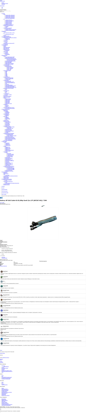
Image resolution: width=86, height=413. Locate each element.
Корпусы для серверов (7, 96)
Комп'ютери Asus (4, 384)
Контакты (3, 4)
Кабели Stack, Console (9, 136)
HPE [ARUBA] (7, 118)
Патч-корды (7, 122)
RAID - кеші (9, 69)
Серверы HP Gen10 (8, 21)
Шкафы (5, 146)
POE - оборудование (8, 139)
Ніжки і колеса (7, 165)
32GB (6, 74)
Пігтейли (6, 132)
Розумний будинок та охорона (7, 179)
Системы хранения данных (8, 25)
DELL (4, 14)
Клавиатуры (7, 106)
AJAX (6, 180)
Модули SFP (9, 127)
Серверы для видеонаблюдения (10, 29)
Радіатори (7, 53)
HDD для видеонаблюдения (11, 59)
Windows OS (7, 38)
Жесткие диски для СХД (11, 60)
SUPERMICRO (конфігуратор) (9, 24)
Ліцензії (6, 52)
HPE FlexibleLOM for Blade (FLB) (10, 87)
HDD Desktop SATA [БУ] (9, 64)
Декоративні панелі (7, 47)
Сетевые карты (6, 80)
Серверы (3, 13)
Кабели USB (7, 101)
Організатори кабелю (8, 158)
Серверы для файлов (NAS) (10, 30)
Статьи (3, 369)
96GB (6, 71)
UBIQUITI (6, 111)
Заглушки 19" (7, 162)
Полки (6, 152)
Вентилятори (7, 54)
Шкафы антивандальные (9, 150)
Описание (3, 257)
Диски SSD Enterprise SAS (9, 57)
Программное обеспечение (6, 36)
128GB (6, 76)
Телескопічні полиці (10, 154)
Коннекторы (7, 125)
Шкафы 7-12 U (7, 147)
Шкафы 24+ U (7, 149)
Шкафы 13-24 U (8, 148)
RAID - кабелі (4, 194)
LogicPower (7, 175)
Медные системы (6, 121)
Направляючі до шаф (9, 159)
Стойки (5, 142)
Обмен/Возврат (6, 366)
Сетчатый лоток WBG (10, 168)
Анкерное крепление (8, 170)
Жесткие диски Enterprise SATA (10, 58)
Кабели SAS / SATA (8, 103)
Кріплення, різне (8, 163)
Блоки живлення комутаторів (10, 138)
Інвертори (5, 172)
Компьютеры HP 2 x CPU (9, 34)
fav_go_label (2, 202)
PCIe (6, 83)
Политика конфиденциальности (7, 371)
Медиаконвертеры (8, 129)
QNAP (6, 27)
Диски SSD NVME (8, 62)
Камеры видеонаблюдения (8, 181)
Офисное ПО (6, 41)
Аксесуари (7, 161)
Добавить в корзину (3, 244)
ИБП (4, 174)
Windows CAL (7, 39)
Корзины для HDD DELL (9, 77)
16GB (6, 73)
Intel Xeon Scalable (8, 94)
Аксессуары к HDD (7, 97)
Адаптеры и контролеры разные (9, 107)
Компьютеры (4, 31)
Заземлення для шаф (9, 164)
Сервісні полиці (9, 155)
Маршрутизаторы (5, 400)
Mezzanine (7, 84)
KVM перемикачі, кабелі (9, 134)
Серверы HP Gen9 (8, 22)
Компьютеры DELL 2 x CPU (9, 32)
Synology (6, 26)
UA (2, 7)
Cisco (6, 119)
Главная (3, 186)
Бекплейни (7, 50)
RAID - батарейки (10, 68)
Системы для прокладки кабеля (9, 166)
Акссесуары (6, 151)
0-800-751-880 (2, 1)
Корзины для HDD (5, 390)
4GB (6, 72)
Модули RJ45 (7, 124)
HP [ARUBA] (7, 112)
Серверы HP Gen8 (8, 23)
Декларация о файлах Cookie (7, 370)
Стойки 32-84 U (7, 145)
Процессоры (4, 393)
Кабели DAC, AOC (10, 128)
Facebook (1, 362)
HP (4, 19)
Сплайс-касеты (7, 131)
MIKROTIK (7, 113)
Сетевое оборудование (6, 109)
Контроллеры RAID (8, 66)
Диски (5, 56)
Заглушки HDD (7, 79)
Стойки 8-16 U (7, 144)
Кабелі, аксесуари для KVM (11, 135)
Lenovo (5, 35)
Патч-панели (7, 123)
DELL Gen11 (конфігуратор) (10, 18)
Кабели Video (7, 100)
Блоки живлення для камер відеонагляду (12, 183)
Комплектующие (4, 55)
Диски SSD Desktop (8, 61)
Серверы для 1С (8, 28)
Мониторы (7, 105)
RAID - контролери (10, 67)
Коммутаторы (6, 110)
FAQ (2, 372)
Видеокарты (6, 95)
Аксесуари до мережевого (8, 140)
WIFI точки (5, 116)
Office (6, 42)
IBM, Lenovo (7, 93)
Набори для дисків (7, 49)
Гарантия (3, 365)
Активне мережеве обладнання (9, 133)
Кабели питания (8, 98)
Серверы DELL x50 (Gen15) (10, 15)
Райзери (5, 45)
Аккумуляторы (6, 176)
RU (2, 8)
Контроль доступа (6, 184)
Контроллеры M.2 (8, 65)
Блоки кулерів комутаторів (9, 137)
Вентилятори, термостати (9, 160)
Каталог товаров (3, 9)
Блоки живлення (6, 90)
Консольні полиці (10, 156)
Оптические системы (5, 403)
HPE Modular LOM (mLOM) (9, 86)
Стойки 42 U (7, 143)
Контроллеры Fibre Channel (10, 108)
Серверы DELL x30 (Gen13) (10, 16)
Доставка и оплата (5, 3)
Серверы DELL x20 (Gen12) (10, 17)
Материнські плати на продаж (8, 88)
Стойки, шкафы (4, 141)
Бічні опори (9, 153)
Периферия (6, 104)
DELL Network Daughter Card (10, 82)
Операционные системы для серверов (10, 37)
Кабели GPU (7, 102)
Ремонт (3, 2)
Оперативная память (7, 70)
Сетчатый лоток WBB (10, 169)
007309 (5, 246)
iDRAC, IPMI (6, 51)
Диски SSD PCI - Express (9, 63)
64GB (6, 75)
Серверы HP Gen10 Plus (9, 20)
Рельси (5, 46)
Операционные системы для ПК (9, 43)
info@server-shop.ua (5, 357)
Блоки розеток (7, 157)
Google (1, 361)
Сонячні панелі (6, 178)
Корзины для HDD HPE (9, 78)
